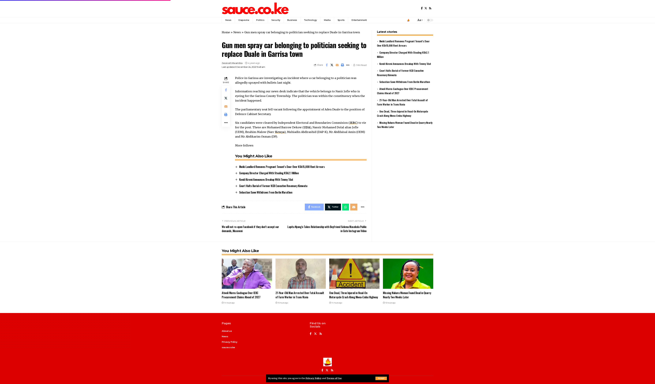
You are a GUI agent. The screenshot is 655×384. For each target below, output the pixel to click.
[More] (347, 65)
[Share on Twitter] (332, 65)
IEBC (353, 122)
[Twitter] (426, 8)
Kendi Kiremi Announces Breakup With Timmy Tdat (266, 179)
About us (227, 331)
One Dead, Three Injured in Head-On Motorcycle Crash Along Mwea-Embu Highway (353, 295)
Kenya (280, 132)
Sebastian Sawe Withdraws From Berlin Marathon (265, 192)
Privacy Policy (313, 378)
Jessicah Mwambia (232, 63)
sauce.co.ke (228, 347)
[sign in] (408, 20)
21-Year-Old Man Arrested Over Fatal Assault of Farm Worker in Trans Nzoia (299, 295)
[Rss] (430, 8)
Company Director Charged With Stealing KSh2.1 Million (269, 173)
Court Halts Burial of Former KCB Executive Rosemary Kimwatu (273, 186)
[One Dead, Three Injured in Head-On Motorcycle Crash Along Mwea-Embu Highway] (354, 274)
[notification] (413, 20)
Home (226, 32)
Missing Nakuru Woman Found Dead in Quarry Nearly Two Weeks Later (407, 295)
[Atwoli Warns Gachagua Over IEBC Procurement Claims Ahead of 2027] (247, 274)
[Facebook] (422, 8)
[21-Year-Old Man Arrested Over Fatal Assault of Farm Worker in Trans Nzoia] (300, 274)
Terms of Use (334, 378)
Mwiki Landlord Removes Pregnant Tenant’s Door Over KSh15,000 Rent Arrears (282, 167)
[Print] (342, 65)
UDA (307, 127)
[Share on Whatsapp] (345, 207)
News (237, 32)
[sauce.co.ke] (255, 9)
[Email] (337, 65)
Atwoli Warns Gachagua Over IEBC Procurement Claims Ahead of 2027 (241, 295)
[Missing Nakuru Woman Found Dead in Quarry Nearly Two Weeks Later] (408, 274)
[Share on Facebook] (326, 65)
